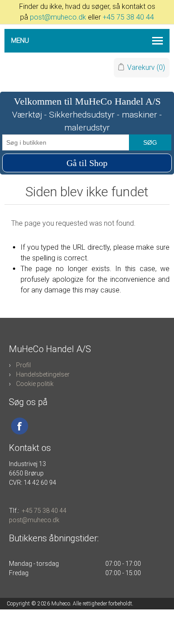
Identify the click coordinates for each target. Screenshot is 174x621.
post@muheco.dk (58, 17)
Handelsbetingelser (43, 374)
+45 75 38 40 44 (128, 17)
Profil (23, 365)
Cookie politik (35, 383)
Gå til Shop (87, 163)
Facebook (19, 426)
